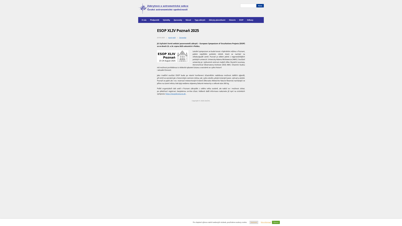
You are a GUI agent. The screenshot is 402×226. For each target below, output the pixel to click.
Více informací (266, 222)
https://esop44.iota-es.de (176, 94)
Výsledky (166, 20)
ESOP (241, 20)
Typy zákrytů (200, 20)
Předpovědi (154, 20)
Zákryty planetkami (217, 20)
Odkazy (250, 20)
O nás (144, 20)
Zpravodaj (178, 20)
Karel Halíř (172, 38)
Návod (188, 20)
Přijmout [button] (276, 222)
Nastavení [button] (254, 222)
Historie (232, 20)
